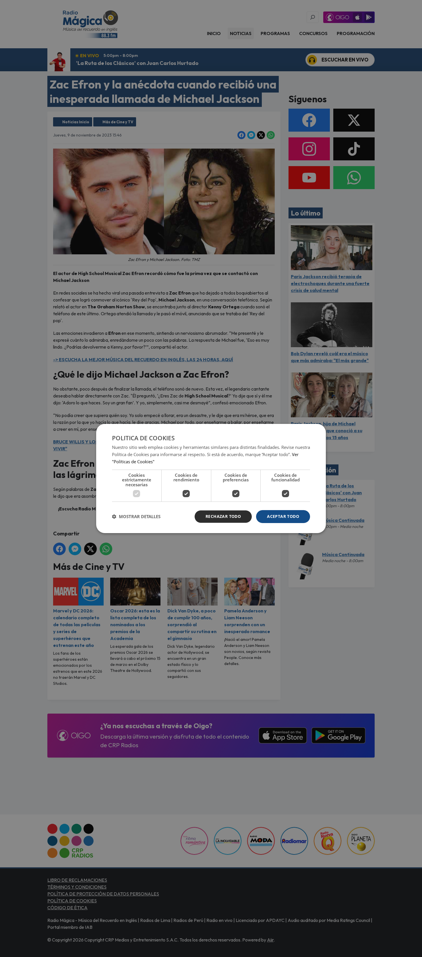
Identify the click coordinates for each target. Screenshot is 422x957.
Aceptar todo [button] (283, 516)
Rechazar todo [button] (223, 516)
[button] (136, 517)
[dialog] (211, 478)
